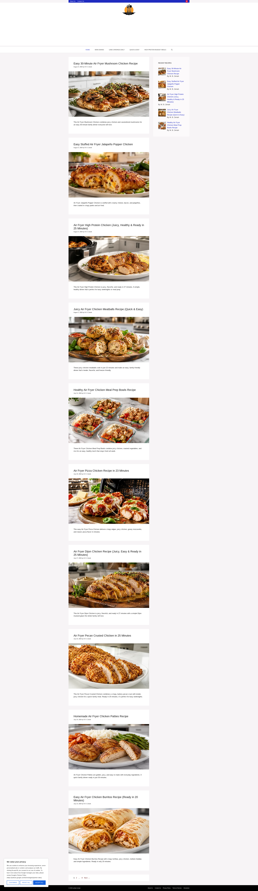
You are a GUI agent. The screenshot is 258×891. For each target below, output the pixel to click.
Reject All (26, 882)
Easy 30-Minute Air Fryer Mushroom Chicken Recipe (106, 63)
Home (88, 50)
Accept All (39, 882)
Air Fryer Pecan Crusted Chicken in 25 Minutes (102, 635)
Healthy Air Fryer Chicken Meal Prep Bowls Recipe (105, 389)
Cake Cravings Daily (117, 50)
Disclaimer (186, 888)
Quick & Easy (134, 50)
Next (87, 878)
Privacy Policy (167, 888)
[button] (172, 50)
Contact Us (81, 1)
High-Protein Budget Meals (155, 50)
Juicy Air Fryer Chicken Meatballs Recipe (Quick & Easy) (108, 309)
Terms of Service (177, 888)
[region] (26, 873)
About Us (72, 1)
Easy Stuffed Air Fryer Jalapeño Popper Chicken (103, 144)
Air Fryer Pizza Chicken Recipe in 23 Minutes (101, 470)
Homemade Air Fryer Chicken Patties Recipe (101, 716)
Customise (13, 882)
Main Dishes (99, 50)
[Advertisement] (129, 31)
